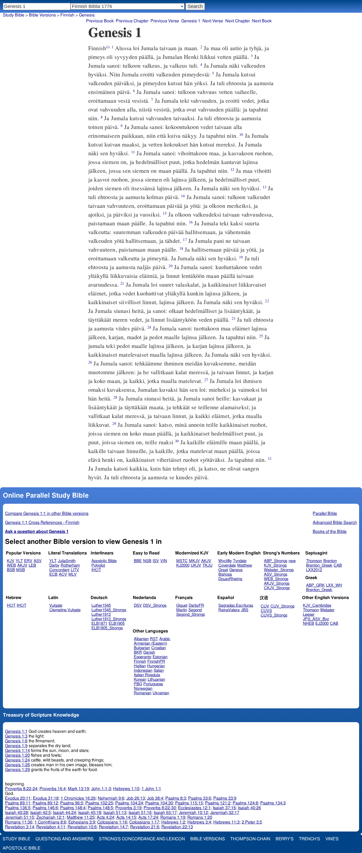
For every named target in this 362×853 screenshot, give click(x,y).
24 (149, 327)
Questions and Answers (65, 839)
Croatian (158, 648)
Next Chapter (237, 21)
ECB (53, 574)
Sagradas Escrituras (235, 606)
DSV (138, 606)
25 (261, 335)
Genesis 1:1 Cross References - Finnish (42, 522)
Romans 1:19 (172, 817)
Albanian (141, 639)
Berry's (285, 839)
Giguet (181, 606)
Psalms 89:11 (17, 803)
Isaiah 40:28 (16, 813)
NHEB (308, 624)
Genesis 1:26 (17, 765)
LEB (32, 565)
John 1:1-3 (101, 789)
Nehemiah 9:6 (111, 798)
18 (181, 248)
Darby (54, 565)
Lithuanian (156, 680)
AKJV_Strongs (276, 583)
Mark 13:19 (78, 789)
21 (122, 283)
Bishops (225, 574)
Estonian (160, 657)
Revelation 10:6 (82, 827)
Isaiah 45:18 (89, 813)
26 (90, 362)
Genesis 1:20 (17, 755)
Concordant (59, 570)
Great (223, 570)
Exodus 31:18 (46, 798)
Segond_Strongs (190, 615)
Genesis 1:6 (16, 741)
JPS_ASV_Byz (316, 619)
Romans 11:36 (18, 822)
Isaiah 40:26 (249, 808)
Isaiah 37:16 (224, 808)
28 (115, 397)
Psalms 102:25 (99, 803)
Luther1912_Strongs (108, 619)
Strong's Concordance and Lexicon (142, 839)
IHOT (96, 570)
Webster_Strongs (279, 570)
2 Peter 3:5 (252, 822)
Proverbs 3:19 (128, 808)
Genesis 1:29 (17, 770)
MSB (20, 570)
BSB (11, 570)
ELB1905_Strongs (107, 628)
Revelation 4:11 (50, 827)
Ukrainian (161, 693)
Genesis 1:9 (16, 746)
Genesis (87, 15)
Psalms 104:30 (159, 803)
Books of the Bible (330, 531)
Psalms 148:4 (73, 808)
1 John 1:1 (151, 789)
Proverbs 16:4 (52, 789)
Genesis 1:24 (17, 760)
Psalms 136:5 (17, 808)
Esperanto (142, 657)
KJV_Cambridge (317, 606)
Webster (327, 610)
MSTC (182, 561)
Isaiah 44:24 (64, 813)
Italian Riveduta (147, 675)
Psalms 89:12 (45, 803)
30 (177, 440)
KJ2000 (182, 565)
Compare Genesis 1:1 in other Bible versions (47, 513)
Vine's (332, 839)
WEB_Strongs (276, 579)
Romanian (142, 693)
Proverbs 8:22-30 (160, 808)
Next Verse (212, 21)
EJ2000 (322, 624)
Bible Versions (42, 15)
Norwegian (143, 689)
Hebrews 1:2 (173, 822)
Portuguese (153, 684)
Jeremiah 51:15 (19, 817)
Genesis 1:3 (16, 736)
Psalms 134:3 (273, 803)
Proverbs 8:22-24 (21, 789)
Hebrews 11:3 (226, 822)
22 (267, 300)
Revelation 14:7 (113, 827)
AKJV (22, 565)
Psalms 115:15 (189, 803)
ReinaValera (229, 610)
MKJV (194, 561)
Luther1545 (101, 606)
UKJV (196, 565)
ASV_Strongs (275, 574)
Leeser (309, 615)
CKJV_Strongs (277, 588)
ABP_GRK (315, 585)
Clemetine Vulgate (65, 610)
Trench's (309, 839)
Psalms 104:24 (129, 803)
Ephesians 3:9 (81, 822)
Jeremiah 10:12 (193, 813)
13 (264, 186)
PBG (138, 684)
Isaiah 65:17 (165, 813)
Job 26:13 (135, 798)
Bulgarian (142, 648)
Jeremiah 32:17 (224, 813)
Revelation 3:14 (19, 827)
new (292, 561)
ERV (28, 561)
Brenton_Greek (319, 565)
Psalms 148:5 (100, 808)
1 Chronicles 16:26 (78, 798)
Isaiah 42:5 (40, 813)
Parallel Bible (325, 513)
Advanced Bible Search (335, 522)
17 (185, 239)
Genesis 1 (190, 21)
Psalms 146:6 (45, 808)
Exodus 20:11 (18, 798)
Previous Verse (165, 21)
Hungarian (156, 666)
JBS (244, 610)
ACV (63, 574)
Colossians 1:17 (144, 822)
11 (133, 151)
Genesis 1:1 (16, 731)
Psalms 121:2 (218, 803)
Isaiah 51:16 (140, 813)
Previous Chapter (132, 21)
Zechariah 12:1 (50, 817)
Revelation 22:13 (177, 827)
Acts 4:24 (105, 817)
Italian (159, 671)
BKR (138, 652)
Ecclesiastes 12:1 (194, 808)
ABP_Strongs (275, 561)
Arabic (164, 639)
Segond (195, 610)
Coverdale (227, 565)
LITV (75, 570)
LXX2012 (314, 570)
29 (114, 423)
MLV (72, 574)
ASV (38, 561)
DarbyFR (196, 606)
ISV (156, 561)
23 (233, 318)
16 (191, 222)
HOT (11, 606)
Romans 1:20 (199, 817)
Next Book (262, 21)
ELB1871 (99, 624)
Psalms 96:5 (71, 803)
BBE (138, 561)
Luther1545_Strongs (108, 610)
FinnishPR (156, 662)
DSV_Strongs (154, 606)
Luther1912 (101, 615)
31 (269, 458)
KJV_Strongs (275, 565)
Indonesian (143, 671)
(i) (108, 46)
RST (154, 639)
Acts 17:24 (148, 817)
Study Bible (13, 15)
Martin (181, 610)
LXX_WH (334, 585)
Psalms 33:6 (199, 798)
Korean (140, 680)
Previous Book (100, 21)
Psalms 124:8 (245, 803)
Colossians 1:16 (112, 822)
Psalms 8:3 (175, 798)
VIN (163, 561)
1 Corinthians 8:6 (50, 822)
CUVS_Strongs (274, 615)
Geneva (235, 570)
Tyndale (239, 561)
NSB (147, 561)
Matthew (244, 565)
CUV (265, 606)
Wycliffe (225, 561)
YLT (19, 561)
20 (170, 265)
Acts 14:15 (126, 817)
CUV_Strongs (282, 606)
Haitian (140, 666)
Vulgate (55, 606)
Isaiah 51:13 (114, 813)
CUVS (266, 611)
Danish (149, 652)
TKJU (207, 565)
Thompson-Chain (250, 839)
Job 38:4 (155, 798)
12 (232, 169)
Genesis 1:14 (17, 750)
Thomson (314, 561)
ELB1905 (117, 624)
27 (206, 379)
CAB (338, 565)
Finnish (67, 15)
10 (241, 134)
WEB (11, 565)
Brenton (330, 561)
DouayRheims (230, 579)
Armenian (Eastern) (150, 643)
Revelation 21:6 (144, 827)
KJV (10, 561)
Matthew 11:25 (81, 817)
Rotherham (70, 565)
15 (164, 213)
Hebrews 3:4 (199, 822)
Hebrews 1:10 (126, 789)
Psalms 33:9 (224, 798)
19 (241, 257)
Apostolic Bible (21, 848)
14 (183, 195)
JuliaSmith (67, 561)
